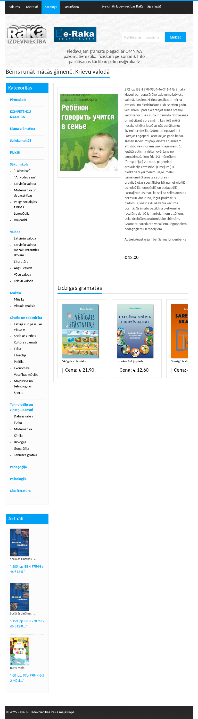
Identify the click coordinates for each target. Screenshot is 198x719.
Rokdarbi (20, 220)
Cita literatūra (20, 491)
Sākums (14, 7)
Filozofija (20, 355)
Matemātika (23, 429)
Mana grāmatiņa (22, 129)
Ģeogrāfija (21, 449)
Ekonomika (22, 368)
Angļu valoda (23, 268)
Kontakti (32, 7)
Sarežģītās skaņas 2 (183, 361)
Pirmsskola (18, 100)
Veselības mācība (26, 375)
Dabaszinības (23, 416)
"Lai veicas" (22, 171)
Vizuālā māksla (24, 306)
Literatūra (21, 262)
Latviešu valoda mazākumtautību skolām (26, 250)
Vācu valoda (22, 275)
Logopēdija (22, 214)
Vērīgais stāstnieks (74, 361)
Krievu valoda (23, 281)
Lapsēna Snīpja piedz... (131, 361)
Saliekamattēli (20, 141)
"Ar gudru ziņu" (25, 177)
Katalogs (51, 7)
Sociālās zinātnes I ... (23, 559)
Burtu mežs (17, 668)
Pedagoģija (18, 467)
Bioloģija (20, 442)
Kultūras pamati (25, 342)
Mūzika (19, 300)
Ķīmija (18, 436)
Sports (18, 393)
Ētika (17, 349)
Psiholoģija (18, 479)
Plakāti (15, 153)
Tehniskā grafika (25, 455)
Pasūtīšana (71, 7)
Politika (19, 362)
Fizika (18, 423)
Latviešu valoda (25, 184)
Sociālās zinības (25, 336)
